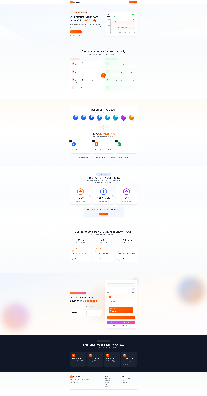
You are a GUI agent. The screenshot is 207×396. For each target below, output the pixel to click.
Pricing (103, 2)
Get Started (133, 2)
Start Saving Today (120, 317)
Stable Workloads (110, 288)
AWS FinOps (94, 2)
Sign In (125, 2)
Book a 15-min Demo (88, 31)
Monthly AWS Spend (111, 282)
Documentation (108, 378)
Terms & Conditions (126, 378)
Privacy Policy (125, 380)
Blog (99, 2)
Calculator (109, 2)
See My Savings (75, 31)
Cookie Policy (124, 382)
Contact (106, 386)
